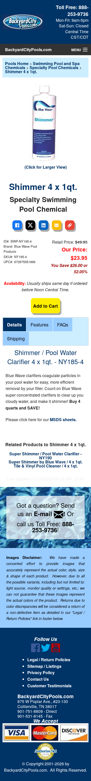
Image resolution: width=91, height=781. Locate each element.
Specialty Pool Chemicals (54, 67)
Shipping (16, 338)
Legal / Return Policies (48, 659)
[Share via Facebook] (17, 225)
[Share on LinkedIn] (43, 225)
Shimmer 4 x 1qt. (21, 71)
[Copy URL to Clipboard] (70, 225)
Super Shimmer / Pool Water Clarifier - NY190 (45, 456)
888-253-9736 (77, 10)
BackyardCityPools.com (28, 49)
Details (14, 324)
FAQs (62, 324)
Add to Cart (45, 306)
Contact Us (38, 679)
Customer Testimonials (49, 686)
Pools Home (17, 63)
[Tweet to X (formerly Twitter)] (30, 225)
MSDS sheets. (63, 419)
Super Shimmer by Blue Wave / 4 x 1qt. (45, 462)
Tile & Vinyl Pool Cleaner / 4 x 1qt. (46, 466)
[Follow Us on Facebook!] (35, 651)
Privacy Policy (41, 672)
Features (40, 324)
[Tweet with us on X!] (45, 651)
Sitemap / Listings (44, 666)
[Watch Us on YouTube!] (55, 651)
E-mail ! (49, 513)
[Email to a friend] (56, 225)
